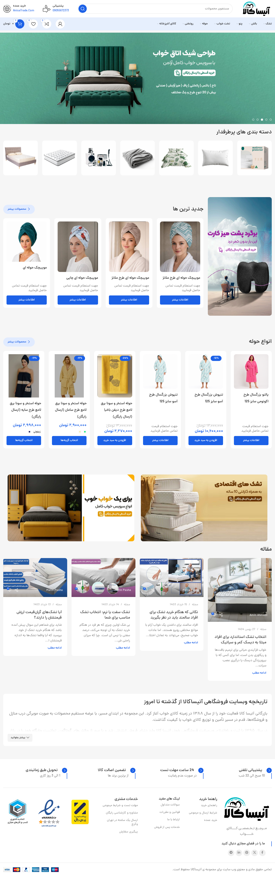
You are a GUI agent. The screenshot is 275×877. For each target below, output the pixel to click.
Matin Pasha (191, 590)
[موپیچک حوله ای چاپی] (78, 246)
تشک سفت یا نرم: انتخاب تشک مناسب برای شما (105, 615)
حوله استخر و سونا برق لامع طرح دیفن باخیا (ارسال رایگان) (116, 410)
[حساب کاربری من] (60, 24)
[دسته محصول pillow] (215, 158)
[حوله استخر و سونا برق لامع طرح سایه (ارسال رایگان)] (24, 375)
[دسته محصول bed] (20, 158)
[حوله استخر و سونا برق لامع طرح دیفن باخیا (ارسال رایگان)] (114, 375)
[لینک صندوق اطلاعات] (255, 770)
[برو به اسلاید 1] (271, 120)
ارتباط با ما (173, 819)
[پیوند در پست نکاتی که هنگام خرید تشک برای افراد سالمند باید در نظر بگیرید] (172, 577)
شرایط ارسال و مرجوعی (203, 813)
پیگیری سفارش (128, 832)
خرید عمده (210, 820)
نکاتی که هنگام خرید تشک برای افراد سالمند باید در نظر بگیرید (174, 615)
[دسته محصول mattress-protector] (254, 158)
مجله (263, 629)
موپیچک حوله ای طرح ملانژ (181, 278)
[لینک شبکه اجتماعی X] (254, 853)
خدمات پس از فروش (167, 827)
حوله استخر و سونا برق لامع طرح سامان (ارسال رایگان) (71, 410)
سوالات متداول (170, 805)
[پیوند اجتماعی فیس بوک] (262, 853)
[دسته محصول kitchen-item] (98, 158)
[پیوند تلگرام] (231, 853)
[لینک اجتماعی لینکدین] (239, 853)
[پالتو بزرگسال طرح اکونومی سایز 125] (251, 371)
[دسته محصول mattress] (59, 158)
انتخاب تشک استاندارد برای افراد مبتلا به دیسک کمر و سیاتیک (240, 640)
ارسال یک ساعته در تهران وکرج (122, 822)
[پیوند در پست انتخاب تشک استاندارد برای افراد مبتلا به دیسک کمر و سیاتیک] (240, 590)
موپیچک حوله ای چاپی (82, 278)
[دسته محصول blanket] (137, 158)
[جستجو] (82, 9)
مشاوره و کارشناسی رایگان (122, 813)
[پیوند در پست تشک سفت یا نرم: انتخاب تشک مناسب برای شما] (103, 577)
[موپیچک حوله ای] (27, 241)
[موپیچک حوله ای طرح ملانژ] (180, 246)
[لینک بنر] (240, 256)
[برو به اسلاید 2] (266, 120)
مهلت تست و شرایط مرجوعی (120, 805)
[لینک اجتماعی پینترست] (246, 853)
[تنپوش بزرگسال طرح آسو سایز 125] (205, 371)
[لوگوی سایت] (256, 9)
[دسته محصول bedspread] (176, 158)
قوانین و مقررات (170, 812)
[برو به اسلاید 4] (258, 120)
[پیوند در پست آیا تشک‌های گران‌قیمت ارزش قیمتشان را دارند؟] (35, 577)
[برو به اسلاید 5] (253, 120)
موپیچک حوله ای (35, 267)
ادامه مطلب (259, 673)
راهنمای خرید (209, 805)
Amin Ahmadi (258, 615)
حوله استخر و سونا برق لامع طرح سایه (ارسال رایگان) (25, 410)
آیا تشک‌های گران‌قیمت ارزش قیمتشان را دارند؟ (39, 615)
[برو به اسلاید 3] (262, 120)
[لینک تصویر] (247, 809)
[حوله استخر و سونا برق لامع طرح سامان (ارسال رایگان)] (69, 375)
